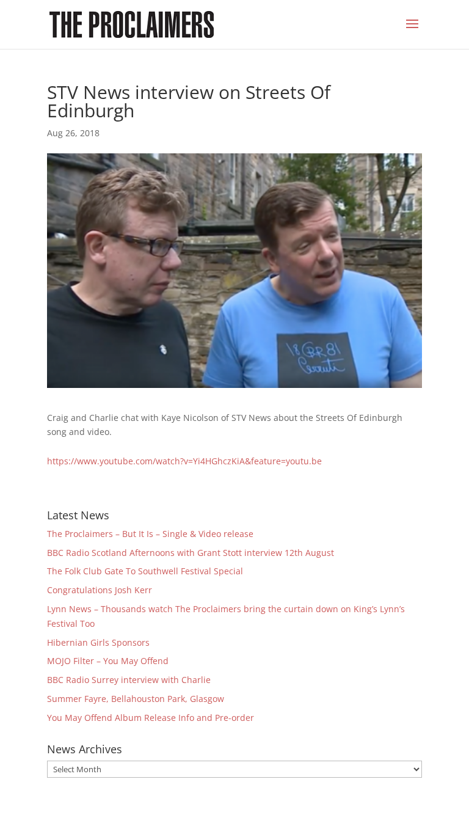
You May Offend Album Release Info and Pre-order (150, 717)
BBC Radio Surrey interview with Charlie (129, 679)
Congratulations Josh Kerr (99, 590)
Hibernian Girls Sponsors (98, 642)
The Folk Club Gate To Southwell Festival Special (145, 571)
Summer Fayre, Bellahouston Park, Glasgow (135, 698)
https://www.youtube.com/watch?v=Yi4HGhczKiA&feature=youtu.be (184, 461)
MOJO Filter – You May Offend (109, 661)
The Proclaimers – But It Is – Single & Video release (150, 533)
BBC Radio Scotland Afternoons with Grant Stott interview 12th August (190, 552)
